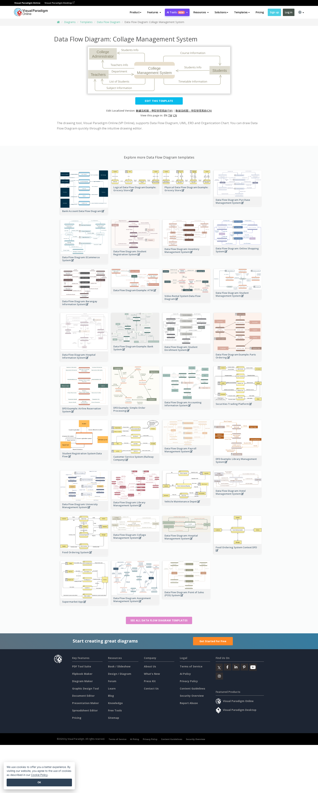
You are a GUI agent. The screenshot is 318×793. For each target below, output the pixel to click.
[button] (154, 12)
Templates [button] (241, 12)
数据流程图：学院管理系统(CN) (194, 110)
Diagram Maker (82, 681)
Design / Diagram (119, 674)
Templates (86, 22)
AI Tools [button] (175, 12)
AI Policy (185, 674)
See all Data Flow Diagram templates (159, 620)
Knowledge (115, 703)
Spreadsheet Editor (85, 710)
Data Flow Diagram (108, 22)
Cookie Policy (39, 774)
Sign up (274, 12)
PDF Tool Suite (81, 666)
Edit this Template (159, 101)
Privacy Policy (189, 681)
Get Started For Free (212, 641)
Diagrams (70, 22)
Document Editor (83, 695)
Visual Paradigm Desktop (58, 2)
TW (170, 115)
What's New (152, 674)
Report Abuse (189, 703)
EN (165, 115)
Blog (111, 695)
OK (39, 782)
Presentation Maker (85, 703)
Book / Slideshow (119, 666)
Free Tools (115, 710)
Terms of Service (191, 666)
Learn (112, 688)
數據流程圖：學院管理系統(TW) (154, 110)
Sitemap (113, 718)
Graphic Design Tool (85, 688)
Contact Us (151, 688)
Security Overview (192, 695)
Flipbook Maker (82, 674)
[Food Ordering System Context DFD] (238, 552)
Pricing (260, 12)
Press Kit (150, 681)
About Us (150, 666)
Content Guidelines (192, 688)
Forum (112, 681)
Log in (288, 12)
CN (175, 115)
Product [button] (134, 12)
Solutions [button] (220, 12)
